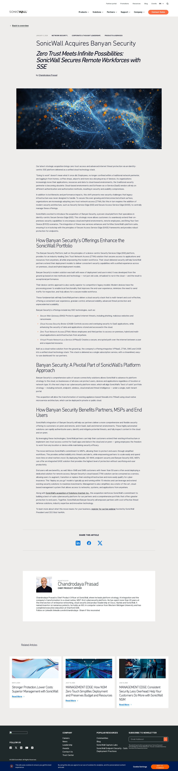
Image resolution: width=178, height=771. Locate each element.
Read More (17, 697)
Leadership (67, 745)
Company (138, 12)
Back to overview (20, 26)
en (160, 3)
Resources (137, 3)
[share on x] (99, 543)
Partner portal (111, 3)
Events (154, 3)
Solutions (97, 12)
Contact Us (67, 752)
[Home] (18, 12)
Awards (65, 748)
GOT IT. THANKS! (160, 767)
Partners (111, 12)
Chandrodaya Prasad (48, 75)
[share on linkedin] (78, 543)
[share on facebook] (89, 543)
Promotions (124, 3)
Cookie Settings (140, 767)
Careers (66, 738)
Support (124, 12)
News (64, 741)
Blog (146, 3)
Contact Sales (158, 12)
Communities (102, 738)
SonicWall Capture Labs (107, 745)
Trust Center (68, 755)
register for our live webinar (103, 509)
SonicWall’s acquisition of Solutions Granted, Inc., (68, 493)
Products (83, 12)
